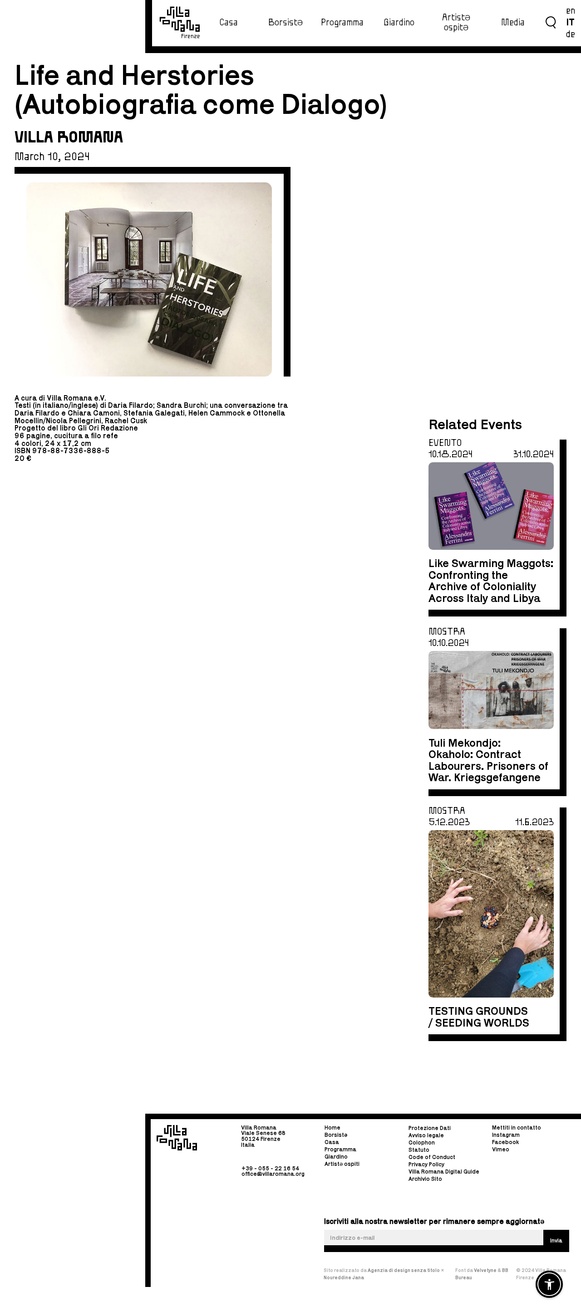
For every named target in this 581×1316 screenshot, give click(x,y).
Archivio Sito (425, 1179)
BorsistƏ (285, 22)
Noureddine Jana (344, 1277)
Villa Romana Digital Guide (444, 1172)
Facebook (505, 1142)
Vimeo (500, 1149)
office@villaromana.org (273, 1173)
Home (332, 1128)
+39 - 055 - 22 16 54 (270, 1167)
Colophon (422, 1143)
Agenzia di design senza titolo (404, 1270)
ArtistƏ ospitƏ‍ (456, 22)
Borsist (336, 1134)
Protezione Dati (430, 1128)
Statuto (419, 1150)
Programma (342, 22)
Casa (228, 22)
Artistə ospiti (342, 1163)
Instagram (506, 1134)
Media (513, 22)
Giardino (399, 22)
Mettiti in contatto (516, 1128)
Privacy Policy (426, 1164)
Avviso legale (426, 1135)
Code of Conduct (432, 1157)
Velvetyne (485, 1270)
